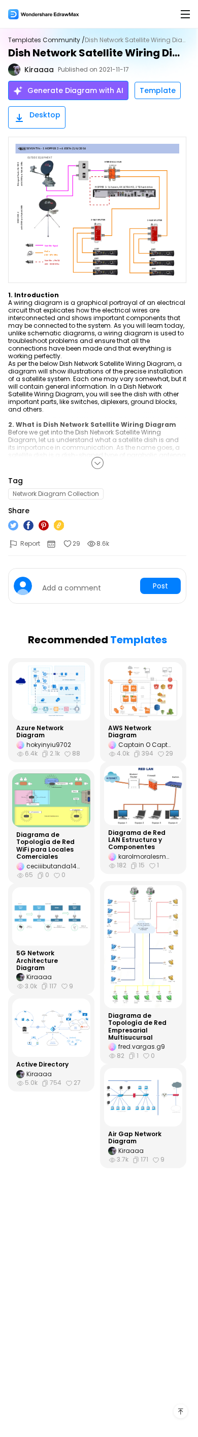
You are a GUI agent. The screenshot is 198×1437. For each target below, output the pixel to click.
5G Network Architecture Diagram (37, 961)
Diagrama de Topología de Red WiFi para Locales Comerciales (45, 846)
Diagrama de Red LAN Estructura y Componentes (137, 840)
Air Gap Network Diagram (134, 1138)
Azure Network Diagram (39, 732)
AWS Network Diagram (129, 732)
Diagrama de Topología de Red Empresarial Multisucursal (137, 1027)
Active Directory (42, 1064)
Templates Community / (46, 40)
